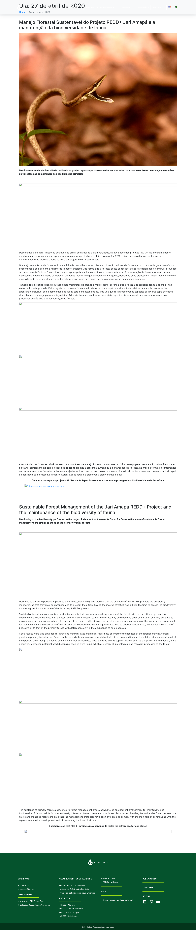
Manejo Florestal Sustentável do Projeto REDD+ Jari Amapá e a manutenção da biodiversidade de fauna (87, 24)
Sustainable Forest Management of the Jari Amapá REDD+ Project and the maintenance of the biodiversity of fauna (95, 509)
